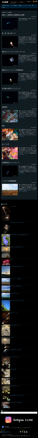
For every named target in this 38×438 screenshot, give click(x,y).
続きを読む (23, 43)
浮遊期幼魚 (20, 5)
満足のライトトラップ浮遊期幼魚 (12, 70)
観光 (29, 5)
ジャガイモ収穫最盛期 (9, 181)
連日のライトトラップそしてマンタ (13, 51)
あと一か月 (5, 144)
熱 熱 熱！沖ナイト (9, 33)
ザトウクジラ (25, 5)
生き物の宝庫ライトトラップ (11, 88)
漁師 (32, 5)
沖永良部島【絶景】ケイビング (6, 432)
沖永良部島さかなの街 (5, 5)
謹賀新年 (5, 107)
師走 (3, 126)
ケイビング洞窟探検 (14, 5)
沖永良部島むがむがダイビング (6, 431)
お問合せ (3, 7)
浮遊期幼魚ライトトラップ (10, 162)
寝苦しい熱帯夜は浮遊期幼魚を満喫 (13, 15)
